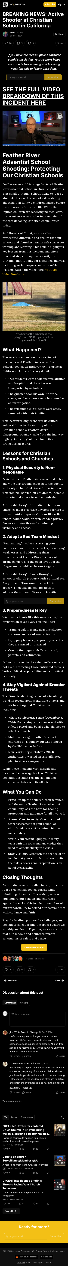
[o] (59, 1129)
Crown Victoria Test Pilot (22, 1063)
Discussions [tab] (27, 1117)
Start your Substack (28, 1256)
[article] (34, 1137)
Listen (61, 34)
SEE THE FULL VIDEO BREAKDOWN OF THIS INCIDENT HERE (33, 96)
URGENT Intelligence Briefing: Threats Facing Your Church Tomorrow (22, 1184)
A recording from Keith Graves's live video (25, 1164)
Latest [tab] (14, 1117)
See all (9, 1211)
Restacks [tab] (23, 1002)
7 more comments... (13, 1101)
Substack (21, 1262)
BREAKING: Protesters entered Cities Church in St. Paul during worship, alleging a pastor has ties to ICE (25, 1130)
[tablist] (16, 1003)
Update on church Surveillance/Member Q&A (20, 1158)
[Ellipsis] (63, 1031)
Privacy (39, 1251)
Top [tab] (6, 1117)
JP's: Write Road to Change (23, 1032)
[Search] (62, 1117)
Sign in (61, 4)
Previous (12, 980)
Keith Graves (16, 33)
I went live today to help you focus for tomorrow (23, 1194)
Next (57, 980)
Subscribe (50, 4)
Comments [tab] (10, 1002)
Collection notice (57, 1251)
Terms (46, 1251)
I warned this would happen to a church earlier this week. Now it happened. (24, 1139)
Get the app (46, 1256)
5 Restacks (39, 958)
